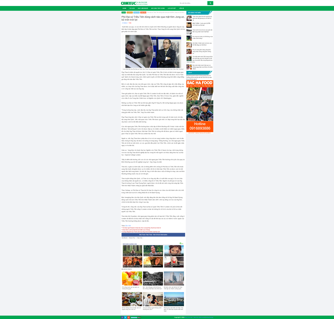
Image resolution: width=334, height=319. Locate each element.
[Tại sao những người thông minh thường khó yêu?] (153, 299)
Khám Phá (136, 12)
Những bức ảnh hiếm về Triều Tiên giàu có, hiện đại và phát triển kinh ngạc (173, 309)
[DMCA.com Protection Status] (135, 317)
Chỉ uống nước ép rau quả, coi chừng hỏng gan (130, 288)
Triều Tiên (143, 12)
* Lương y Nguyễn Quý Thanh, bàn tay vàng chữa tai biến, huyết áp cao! (141, 231)
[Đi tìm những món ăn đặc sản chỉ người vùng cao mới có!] (132, 299)
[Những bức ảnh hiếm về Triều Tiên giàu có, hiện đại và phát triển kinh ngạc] (174, 299)
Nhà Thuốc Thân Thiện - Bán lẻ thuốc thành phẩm (153, 234)
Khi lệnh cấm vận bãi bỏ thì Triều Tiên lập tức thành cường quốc (173, 288)
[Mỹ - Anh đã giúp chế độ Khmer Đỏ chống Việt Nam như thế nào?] (153, 278)
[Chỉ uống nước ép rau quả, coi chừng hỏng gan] (132, 278)
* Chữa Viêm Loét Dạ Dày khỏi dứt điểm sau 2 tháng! (136, 230)
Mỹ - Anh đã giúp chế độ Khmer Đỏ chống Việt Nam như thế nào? (152, 288)
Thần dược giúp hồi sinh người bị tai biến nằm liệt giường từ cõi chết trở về (202, 18)
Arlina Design (209, 317)
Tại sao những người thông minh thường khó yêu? (152, 308)
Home (123, 12)
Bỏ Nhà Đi (129, 12)
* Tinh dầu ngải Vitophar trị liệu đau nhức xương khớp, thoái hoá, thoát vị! (141, 228)
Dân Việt (128, 226)
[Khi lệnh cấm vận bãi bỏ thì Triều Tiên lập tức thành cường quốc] (174, 278)
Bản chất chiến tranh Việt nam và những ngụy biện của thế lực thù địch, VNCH (203, 67)
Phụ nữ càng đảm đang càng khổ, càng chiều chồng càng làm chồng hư (202, 51)
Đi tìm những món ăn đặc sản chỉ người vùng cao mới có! (131, 308)
